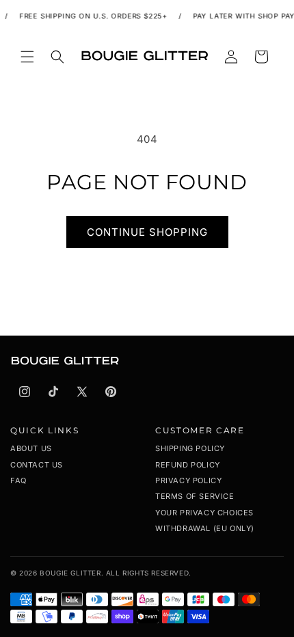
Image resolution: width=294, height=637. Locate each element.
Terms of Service (195, 496)
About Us (31, 448)
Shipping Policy (190, 448)
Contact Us (36, 465)
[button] (27, 57)
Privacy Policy (188, 480)
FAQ (18, 480)
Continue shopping (147, 232)
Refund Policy (187, 465)
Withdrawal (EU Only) (204, 528)
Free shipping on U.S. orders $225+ (92, 16)
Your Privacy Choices (204, 512)
